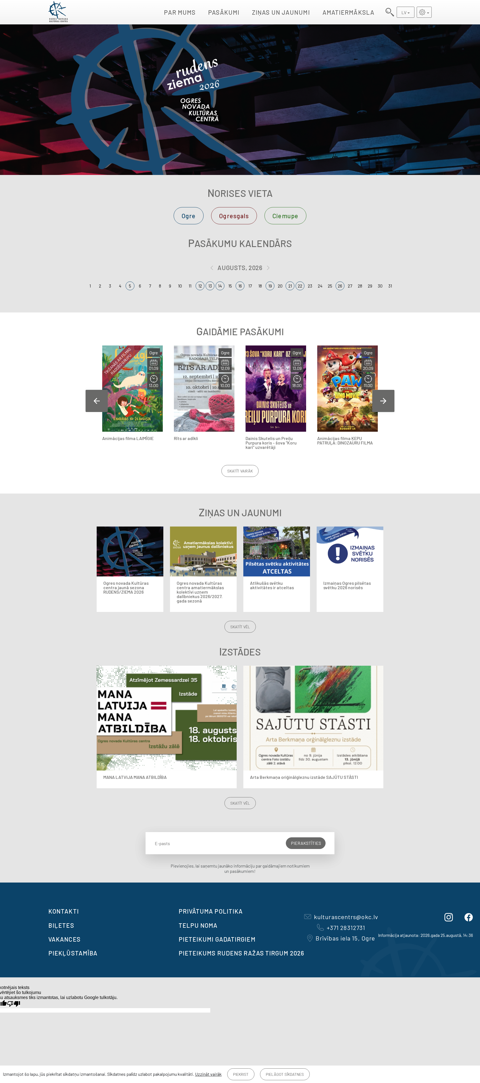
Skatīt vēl (240, 626)
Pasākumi (223, 12)
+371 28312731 (346, 927)
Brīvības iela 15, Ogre (345, 938)
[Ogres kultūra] (58, 12)
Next (383, 401)
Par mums (180, 12)
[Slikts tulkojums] (13, 1004)
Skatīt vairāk (240, 471)
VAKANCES (64, 939)
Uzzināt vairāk (208, 1074)
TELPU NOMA (198, 925)
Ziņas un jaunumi (281, 12)
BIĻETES (61, 925)
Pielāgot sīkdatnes (285, 1074)
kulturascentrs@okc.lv (346, 916)
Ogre (189, 215)
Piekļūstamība (73, 953)
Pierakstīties (306, 843)
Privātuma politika (211, 911)
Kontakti (63, 911)
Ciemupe (285, 215)
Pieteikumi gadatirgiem (217, 939)
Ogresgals (234, 215)
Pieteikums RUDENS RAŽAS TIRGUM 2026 (241, 953)
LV (403, 12)
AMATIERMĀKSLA (348, 12)
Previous (97, 401)
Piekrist (241, 1074)
